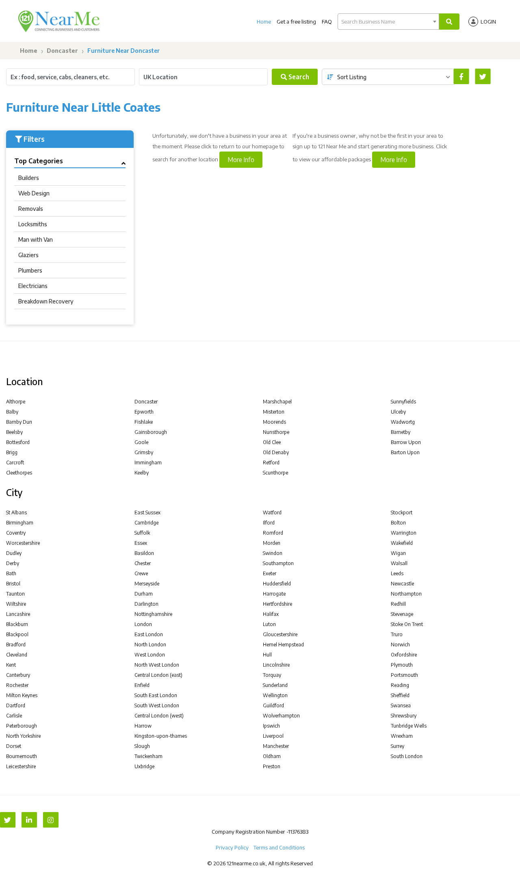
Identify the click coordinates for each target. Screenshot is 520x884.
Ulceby (398, 412)
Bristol (13, 584)
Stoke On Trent (407, 624)
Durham (143, 594)
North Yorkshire (23, 736)
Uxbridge (144, 766)
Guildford (273, 705)
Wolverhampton (281, 716)
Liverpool (273, 736)
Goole (141, 442)
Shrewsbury (403, 716)
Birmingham (19, 523)
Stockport (401, 512)
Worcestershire (23, 543)
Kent (11, 665)
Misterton (273, 412)
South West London (156, 705)
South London (406, 756)
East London (148, 634)
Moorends (274, 422)
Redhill (398, 604)
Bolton (398, 523)
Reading (400, 685)
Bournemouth (21, 756)
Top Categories (38, 161)
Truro (397, 634)
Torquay (272, 675)
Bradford (16, 644)
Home (264, 21)
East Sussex (147, 512)
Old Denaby (276, 452)
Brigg (11, 452)
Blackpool (17, 634)
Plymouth (402, 665)
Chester (142, 563)
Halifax (271, 614)
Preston (271, 766)
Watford (272, 512)
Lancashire (18, 614)
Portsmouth (404, 675)
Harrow (143, 726)
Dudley (14, 553)
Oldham (272, 756)
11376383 (298, 831)
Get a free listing (296, 21)
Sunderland (275, 685)
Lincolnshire (276, 665)
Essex (140, 543)
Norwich (400, 644)
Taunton (15, 594)
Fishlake (143, 422)
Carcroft (15, 462)
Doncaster (62, 50)
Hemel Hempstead (283, 644)
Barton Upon (405, 452)
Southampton (278, 563)
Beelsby (14, 432)
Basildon (144, 553)
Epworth (144, 412)
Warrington (403, 533)
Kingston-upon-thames (160, 736)
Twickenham (148, 756)
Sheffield (400, 695)
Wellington (275, 695)
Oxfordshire (404, 655)
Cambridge (146, 523)
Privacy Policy (232, 847)
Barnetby (400, 432)
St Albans (16, 512)
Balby (12, 412)
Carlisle (14, 716)
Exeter (269, 573)
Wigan (398, 553)
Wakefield (402, 543)
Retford (271, 462)
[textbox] (388, 21)
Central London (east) (158, 675)
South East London (155, 695)
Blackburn (17, 624)
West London (149, 655)
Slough (142, 746)
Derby (12, 563)
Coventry (16, 533)
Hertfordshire (277, 604)
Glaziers (28, 254)
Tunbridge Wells (409, 726)
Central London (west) (159, 716)
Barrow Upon (406, 442)
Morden (271, 543)
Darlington (146, 604)
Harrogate (274, 594)
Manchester (276, 746)
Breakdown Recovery (46, 301)
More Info (241, 159)
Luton (269, 624)
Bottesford (18, 442)
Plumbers (30, 270)
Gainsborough (150, 432)
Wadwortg (403, 422)
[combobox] (388, 21)
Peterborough (21, 726)
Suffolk (142, 533)
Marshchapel (277, 402)
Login (488, 21)
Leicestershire (21, 766)
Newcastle (402, 584)
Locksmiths (32, 224)
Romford (273, 533)
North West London (156, 665)
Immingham (148, 462)
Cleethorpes (19, 473)
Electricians (33, 285)
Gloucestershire (280, 634)
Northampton (406, 594)
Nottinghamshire (153, 614)
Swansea (401, 705)
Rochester (17, 685)
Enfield (142, 685)
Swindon (272, 553)
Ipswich (271, 726)
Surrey (397, 746)
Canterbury (18, 675)
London (143, 624)
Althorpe (15, 402)
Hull (267, 655)
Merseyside (146, 584)
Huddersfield (277, 584)
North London (150, 644)
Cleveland (16, 655)
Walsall (399, 563)
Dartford (15, 705)
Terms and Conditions (279, 847)
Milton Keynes (21, 695)
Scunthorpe (275, 473)
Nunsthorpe (276, 432)
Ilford (269, 523)
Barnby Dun (19, 422)
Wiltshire (16, 604)
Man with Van (35, 239)
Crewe (141, 573)
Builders (28, 177)
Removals (30, 208)
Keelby (141, 473)
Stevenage (402, 614)
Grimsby (143, 452)
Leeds (397, 573)
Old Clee (272, 442)
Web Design (34, 193)
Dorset (13, 746)
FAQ (327, 21)
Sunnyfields (403, 402)
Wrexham (402, 736)
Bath (11, 573)
